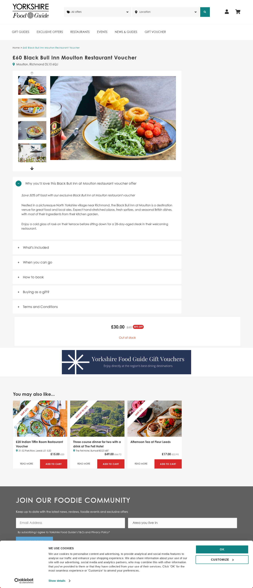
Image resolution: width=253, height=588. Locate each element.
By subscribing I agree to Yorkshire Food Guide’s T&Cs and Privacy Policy (64, 532)
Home (16, 48)
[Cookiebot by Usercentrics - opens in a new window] (24, 581)
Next (32, 168)
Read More (26, 464)
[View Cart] (237, 12)
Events (102, 32)
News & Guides (126, 32)
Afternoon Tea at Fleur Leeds (150, 442)
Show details (57, 580)
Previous (32, 73)
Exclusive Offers (50, 32)
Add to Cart (54, 464)
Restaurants (80, 32)
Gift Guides (20, 32)
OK (222, 549)
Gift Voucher (155, 32)
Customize (220, 559)
